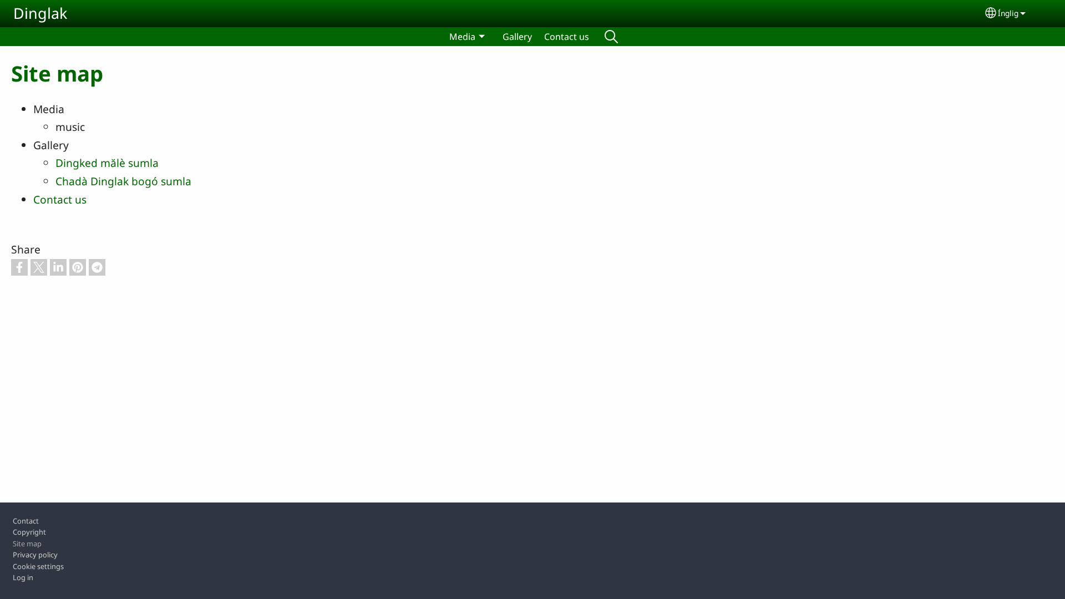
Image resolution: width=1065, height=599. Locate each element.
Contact (26, 521)
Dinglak (40, 13)
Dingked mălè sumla (107, 162)
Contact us (566, 37)
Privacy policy (35, 555)
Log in (23, 577)
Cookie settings (38, 566)
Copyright (29, 532)
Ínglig (1008, 13)
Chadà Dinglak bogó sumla (123, 181)
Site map (27, 544)
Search (611, 36)
